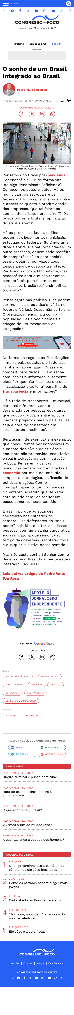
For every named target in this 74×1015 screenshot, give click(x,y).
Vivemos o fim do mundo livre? (27, 825)
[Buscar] (68, 3)
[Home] (37, 19)
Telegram (22, 754)
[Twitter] (28, 11)
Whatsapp (51, 747)
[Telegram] (12, 11)
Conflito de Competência (21, 701)
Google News (54, 754)
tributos (55, 684)
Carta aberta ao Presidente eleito (35, 900)
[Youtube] (53, 11)
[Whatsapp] (4, 11)
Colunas (28, 963)
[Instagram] (44, 11)
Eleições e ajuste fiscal (27, 931)
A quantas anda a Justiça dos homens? (33, 839)
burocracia (13, 693)
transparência (50, 676)
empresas (37, 684)
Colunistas (31, 715)
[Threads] (70, 11)
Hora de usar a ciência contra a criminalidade (27, 793)
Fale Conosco (56, 963)
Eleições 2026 (38, 44)
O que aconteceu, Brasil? (22, 810)
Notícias (18, 44)
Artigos (40, 963)
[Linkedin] (36, 11)
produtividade (14, 684)
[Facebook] (20, 11)
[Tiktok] (62, 11)
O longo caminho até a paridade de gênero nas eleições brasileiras (36, 867)
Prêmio (56, 44)
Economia (11, 715)
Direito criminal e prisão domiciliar (30, 777)
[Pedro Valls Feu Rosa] (9, 89)
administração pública (19, 676)
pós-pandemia (35, 693)
